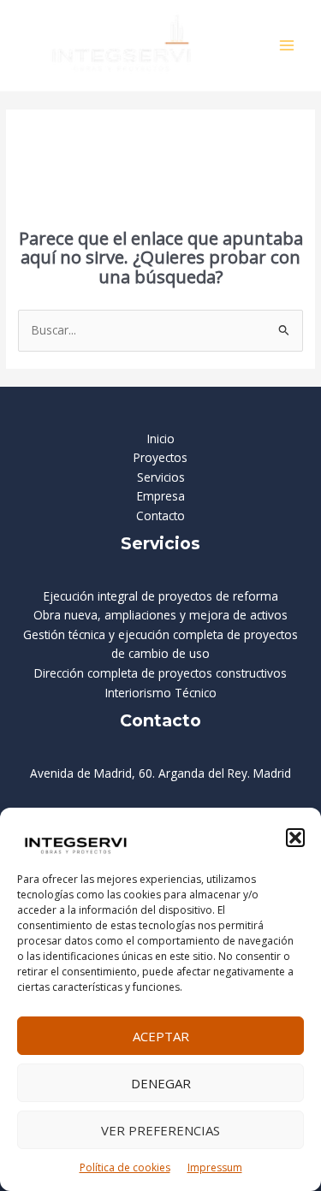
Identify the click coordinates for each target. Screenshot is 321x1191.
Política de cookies (125, 1167)
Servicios (161, 477)
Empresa (161, 496)
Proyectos (160, 457)
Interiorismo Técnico (161, 692)
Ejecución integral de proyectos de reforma (161, 596)
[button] (295, 837)
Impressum (214, 1167)
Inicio (161, 438)
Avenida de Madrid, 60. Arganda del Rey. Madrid (160, 773)
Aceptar (161, 1036)
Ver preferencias (160, 1130)
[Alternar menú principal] (287, 45)
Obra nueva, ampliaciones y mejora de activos (160, 615)
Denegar (161, 1083)
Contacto (160, 515)
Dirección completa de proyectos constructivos (160, 673)
